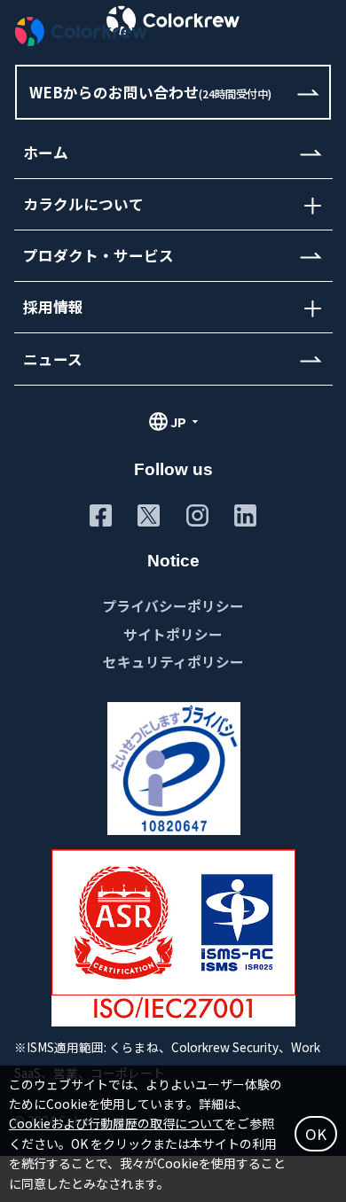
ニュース (53, 359)
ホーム (45, 152)
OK (315, 1133)
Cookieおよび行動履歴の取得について (116, 1123)
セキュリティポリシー (173, 661)
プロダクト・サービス (98, 255)
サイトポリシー (173, 634)
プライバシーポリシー (173, 605)
